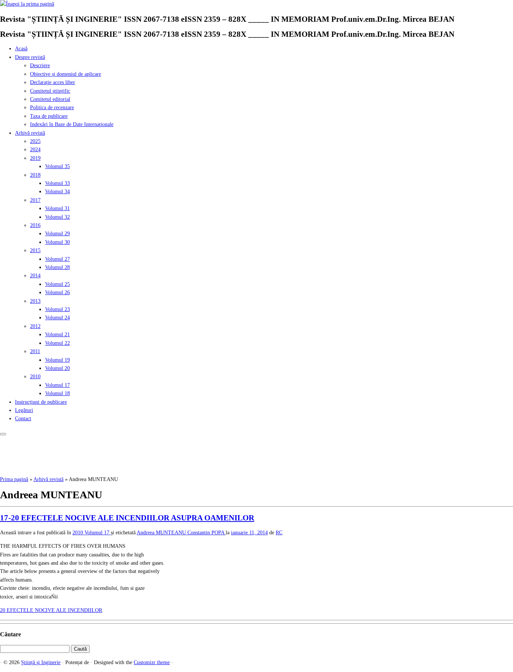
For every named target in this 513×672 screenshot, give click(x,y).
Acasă (21, 48)
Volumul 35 (57, 166)
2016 (35, 225)
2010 (35, 376)
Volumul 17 (57, 385)
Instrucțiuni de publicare (41, 402)
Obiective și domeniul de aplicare (65, 74)
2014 (35, 275)
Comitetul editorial (50, 99)
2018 (35, 175)
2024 (35, 149)
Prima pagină (14, 479)
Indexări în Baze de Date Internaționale (71, 124)
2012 (35, 326)
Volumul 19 (57, 360)
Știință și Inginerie (40, 662)
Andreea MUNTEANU (162, 532)
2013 (35, 301)
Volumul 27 (57, 259)
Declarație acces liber (52, 82)
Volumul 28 (57, 267)
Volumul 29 (57, 233)
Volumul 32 (57, 217)
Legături (24, 410)
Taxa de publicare (49, 116)
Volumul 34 (57, 191)
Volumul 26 (57, 292)
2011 (35, 351)
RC (279, 532)
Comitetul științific (50, 91)
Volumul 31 (57, 208)
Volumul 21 (57, 334)
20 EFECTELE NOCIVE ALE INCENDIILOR (51, 610)
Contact (23, 418)
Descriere (40, 65)
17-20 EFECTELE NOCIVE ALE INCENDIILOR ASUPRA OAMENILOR (127, 517)
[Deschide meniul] (3, 434)
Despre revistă (30, 57)
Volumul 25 (57, 284)
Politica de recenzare (52, 107)
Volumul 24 (57, 317)
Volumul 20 (57, 368)
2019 (35, 158)
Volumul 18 (57, 393)
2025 (35, 141)
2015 (35, 250)
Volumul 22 (57, 343)
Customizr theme (152, 662)
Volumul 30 (57, 242)
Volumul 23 (57, 309)
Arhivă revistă (30, 133)
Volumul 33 (57, 183)
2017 (35, 200)
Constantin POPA (206, 532)
